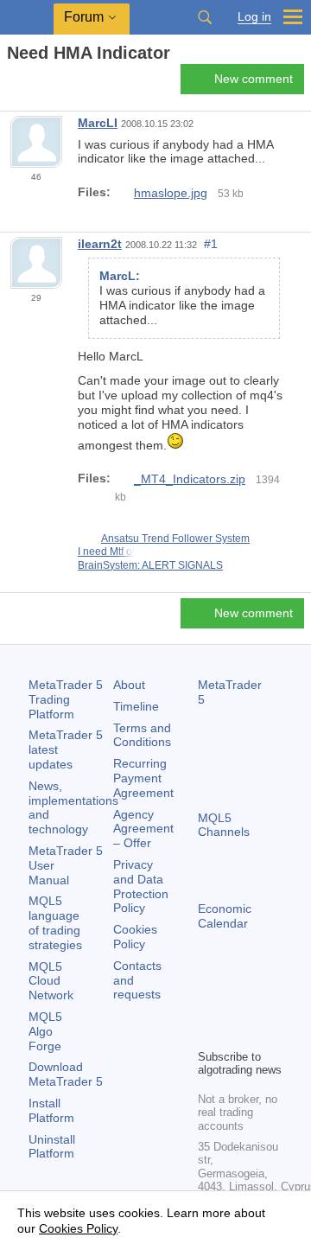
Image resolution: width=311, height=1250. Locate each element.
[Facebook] (208, 1005)
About (129, 685)
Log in (254, 16)
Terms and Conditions (142, 735)
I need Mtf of (106, 551)
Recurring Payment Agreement (143, 778)
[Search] (204, 17)
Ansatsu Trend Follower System (175, 539)
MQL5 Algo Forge (45, 1031)
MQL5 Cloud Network (51, 981)
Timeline (136, 706)
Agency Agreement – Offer (143, 829)
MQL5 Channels (224, 825)
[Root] (12, 83)
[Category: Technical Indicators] (33, 84)
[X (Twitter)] (263, 1005)
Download (66, 1074)
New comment (253, 79)
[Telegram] (235, 1005)
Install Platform (51, 1110)
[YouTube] (208, 1033)
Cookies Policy (135, 936)
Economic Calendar (224, 916)
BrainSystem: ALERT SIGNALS (150, 565)
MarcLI (97, 123)
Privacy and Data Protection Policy (140, 886)
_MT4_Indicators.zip (189, 479)
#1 (211, 244)
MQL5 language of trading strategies (55, 922)
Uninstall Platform (52, 1146)
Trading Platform (66, 699)
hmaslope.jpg (170, 193)
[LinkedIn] (235, 1033)
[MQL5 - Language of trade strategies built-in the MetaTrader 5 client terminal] (27, 17)
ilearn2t (100, 244)
